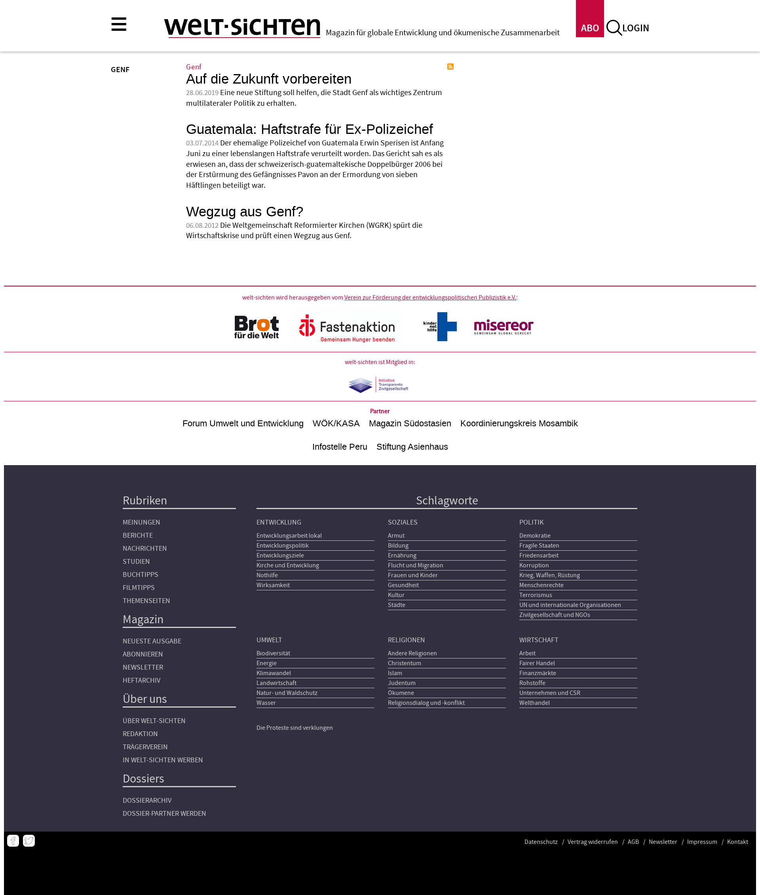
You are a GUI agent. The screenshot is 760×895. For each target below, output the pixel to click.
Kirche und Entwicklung (287, 565)
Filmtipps (139, 587)
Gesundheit (403, 585)
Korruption (534, 565)
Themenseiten (146, 600)
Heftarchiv (141, 680)
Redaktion (140, 734)
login (635, 28)
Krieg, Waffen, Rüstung (549, 575)
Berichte (138, 535)
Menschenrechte (541, 585)
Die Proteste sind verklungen (294, 728)
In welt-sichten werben (163, 760)
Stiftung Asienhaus (412, 446)
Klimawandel (273, 673)
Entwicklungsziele (280, 555)
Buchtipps (140, 574)
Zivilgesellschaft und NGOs (554, 615)
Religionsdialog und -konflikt (426, 703)
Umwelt (269, 640)
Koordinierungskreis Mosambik (519, 423)
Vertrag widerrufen (593, 842)
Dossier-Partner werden (164, 813)
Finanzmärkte (537, 673)
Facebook (13, 841)
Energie (266, 663)
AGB (633, 842)
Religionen (406, 640)
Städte (396, 605)
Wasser (266, 703)
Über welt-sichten (154, 720)
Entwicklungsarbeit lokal (289, 536)
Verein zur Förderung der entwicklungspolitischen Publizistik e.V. (430, 298)
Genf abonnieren (450, 66)
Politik (531, 522)
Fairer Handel (537, 663)
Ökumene (401, 693)
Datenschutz (541, 842)
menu (119, 24)
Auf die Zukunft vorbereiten (269, 79)
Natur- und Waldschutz (286, 693)
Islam (395, 673)
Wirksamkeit (273, 585)
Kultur (396, 595)
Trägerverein (145, 747)
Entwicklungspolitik (282, 546)
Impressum (702, 842)
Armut (396, 536)
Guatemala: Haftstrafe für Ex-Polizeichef (309, 129)
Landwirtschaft (276, 683)
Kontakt (737, 842)
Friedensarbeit (539, 555)
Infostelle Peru (339, 446)
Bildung (398, 546)
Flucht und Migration (415, 565)
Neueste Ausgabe (152, 641)
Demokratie (535, 536)
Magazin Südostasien (410, 423)
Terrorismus (535, 595)
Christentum (404, 663)
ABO (590, 28)
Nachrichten (145, 548)
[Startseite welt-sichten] (242, 27)
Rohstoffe (532, 683)
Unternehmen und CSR (549, 693)
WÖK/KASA (336, 423)
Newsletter (143, 667)
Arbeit (527, 653)
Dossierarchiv (147, 800)
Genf (194, 67)
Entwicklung (278, 522)
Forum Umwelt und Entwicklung (243, 423)
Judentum (402, 683)
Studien (136, 561)
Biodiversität (273, 653)
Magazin (143, 619)
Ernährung (402, 555)
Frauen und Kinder (413, 575)
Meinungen (141, 522)
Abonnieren (143, 654)
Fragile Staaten (539, 546)
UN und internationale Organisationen (570, 605)
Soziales (403, 522)
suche (614, 28)
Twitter (29, 841)
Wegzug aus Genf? (244, 212)
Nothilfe (267, 575)
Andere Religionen (412, 653)
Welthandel (534, 703)
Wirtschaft (539, 640)
